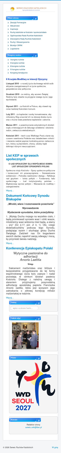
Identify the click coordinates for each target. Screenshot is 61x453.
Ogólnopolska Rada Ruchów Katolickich (26, 35)
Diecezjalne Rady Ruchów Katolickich (25, 39)
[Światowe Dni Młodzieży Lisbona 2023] (33, 385)
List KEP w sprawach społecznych (22, 157)
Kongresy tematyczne (19, 72)
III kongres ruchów (17, 66)
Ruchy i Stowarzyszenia (19, 42)
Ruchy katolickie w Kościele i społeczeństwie (28, 32)
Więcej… (10, 190)
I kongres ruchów (17, 59)
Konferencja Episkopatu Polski (29, 248)
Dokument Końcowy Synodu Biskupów (27, 197)
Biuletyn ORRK (16, 45)
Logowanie (14, 48)
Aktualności (15, 26)
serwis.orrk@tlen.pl (33, 427)
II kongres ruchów (17, 63)
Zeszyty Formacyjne (18, 22)
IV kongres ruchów (17, 69)
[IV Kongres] (25, 335)
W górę (55, 447)
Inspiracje (14, 29)
